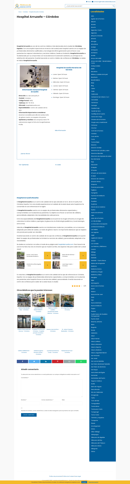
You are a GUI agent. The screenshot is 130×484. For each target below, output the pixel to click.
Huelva (93, 210)
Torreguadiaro (95, 403)
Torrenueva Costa (96, 409)
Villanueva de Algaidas (98, 437)
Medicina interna (96, 269)
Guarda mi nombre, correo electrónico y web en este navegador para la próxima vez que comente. (50, 410)
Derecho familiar (96, 148)
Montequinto (95, 283)
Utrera (93, 429)
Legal (92, 235)
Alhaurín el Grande (96, 36)
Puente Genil (95, 319)
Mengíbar (94, 277)
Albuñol (93, 22)
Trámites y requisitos (97, 418)
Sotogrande (94, 395)
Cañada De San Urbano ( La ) (100, 97)
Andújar (93, 47)
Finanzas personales (97, 187)
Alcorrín (93, 27)
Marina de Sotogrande (98, 263)
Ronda (93, 330)
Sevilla (93, 384)
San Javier (94, 358)
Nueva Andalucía (96, 306)
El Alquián (94, 167)
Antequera (94, 50)
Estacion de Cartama (97, 179)
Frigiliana (93, 190)
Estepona (94, 184)
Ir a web (58, 165)
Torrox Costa (95, 415)
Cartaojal (94, 105)
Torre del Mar (95, 401)
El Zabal (93, 176)
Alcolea (93, 24)
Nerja (92, 297)
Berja (92, 83)
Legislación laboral (96, 238)
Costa (93, 139)
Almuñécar (94, 44)
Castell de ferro (96, 111)
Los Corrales (95, 244)
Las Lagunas (95, 232)
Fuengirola (94, 193)
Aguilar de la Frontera (97, 19)
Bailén (93, 69)
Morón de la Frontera (97, 286)
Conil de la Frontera (97, 131)
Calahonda (94, 94)
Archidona (94, 53)
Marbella (93, 258)
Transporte (94, 420)
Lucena (93, 249)
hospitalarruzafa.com (65, 244)
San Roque (94, 370)
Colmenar (94, 125)
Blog (92, 86)
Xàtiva (93, 451)
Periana (93, 311)
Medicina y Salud (96, 275)
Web (63, 400)
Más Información (60, 130)
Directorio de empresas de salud (101, 156)
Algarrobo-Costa (96, 30)
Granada (93, 198)
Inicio (89, 2)
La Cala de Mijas (96, 221)
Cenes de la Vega (96, 117)
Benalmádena (95, 80)
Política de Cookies (68, 476)
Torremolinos (95, 406)
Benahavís (94, 77)
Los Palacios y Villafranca (98, 246)
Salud (92, 336)
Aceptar (84, 482)
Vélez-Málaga (95, 432)
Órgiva (93, 308)
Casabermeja (95, 108)
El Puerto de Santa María (98, 173)
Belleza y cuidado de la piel (99, 74)
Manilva (93, 255)
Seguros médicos (96, 381)
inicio (20, 12)
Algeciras (94, 33)
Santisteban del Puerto (98, 378)
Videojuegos (95, 434)
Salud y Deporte (96, 347)
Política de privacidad (55, 476)
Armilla (93, 55)
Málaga (93, 252)
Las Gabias (94, 229)
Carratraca (94, 102)
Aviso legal (78, 476)
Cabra (93, 88)
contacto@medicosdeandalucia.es (104, 2)
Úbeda (93, 423)
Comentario (25, 377)
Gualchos (94, 204)
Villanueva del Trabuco (98, 443)
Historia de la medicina (98, 207)
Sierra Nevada (95, 389)
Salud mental (95, 339)
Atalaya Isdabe (95, 66)
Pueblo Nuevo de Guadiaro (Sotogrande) (99, 315)
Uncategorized (95, 426)
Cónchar (93, 128)
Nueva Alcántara (96, 303)
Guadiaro (94, 201)
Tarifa (93, 398)
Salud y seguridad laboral (98, 353)
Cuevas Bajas (95, 142)
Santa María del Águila (98, 372)
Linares (93, 241)
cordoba (25, 12)
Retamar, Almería (96, 322)
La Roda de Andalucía (97, 227)
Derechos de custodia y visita (100, 150)
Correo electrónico (47, 400)
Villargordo (94, 449)
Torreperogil (95, 412)
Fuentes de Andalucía (98, 196)
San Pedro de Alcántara (98, 367)
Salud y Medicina (96, 350)
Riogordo (93, 327)
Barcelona (94, 71)
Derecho (93, 145)
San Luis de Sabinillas (97, 361)
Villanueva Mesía (96, 446)
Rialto (92, 324)
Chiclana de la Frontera (98, 119)
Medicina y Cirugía (96, 272)
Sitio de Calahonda (97, 392)
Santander (94, 375)
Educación (94, 165)
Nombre (24, 400)
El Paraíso (94, 170)
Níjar (92, 300)
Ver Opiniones (24, 165)
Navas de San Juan (97, 294)
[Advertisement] (52, 32)
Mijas (92, 280)
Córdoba (93, 134)
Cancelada (94, 100)
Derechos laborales (97, 153)
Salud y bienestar (96, 344)
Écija (92, 162)
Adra (92, 16)
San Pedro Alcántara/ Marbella (100, 364)
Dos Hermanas (95, 159)
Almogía (93, 41)
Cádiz (93, 91)
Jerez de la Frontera (97, 218)
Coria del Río (95, 136)
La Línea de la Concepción (99, 224)
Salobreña (94, 333)
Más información (93, 482)
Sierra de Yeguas (96, 386)
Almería (93, 38)
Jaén (92, 215)
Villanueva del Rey (96, 440)
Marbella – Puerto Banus (98, 260)
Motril (92, 289)
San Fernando (95, 355)
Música (93, 291)
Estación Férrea (96, 181)
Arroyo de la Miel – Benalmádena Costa (101, 62)
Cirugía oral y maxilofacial (99, 122)
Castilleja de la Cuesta (98, 114)
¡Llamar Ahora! (25, 154)
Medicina (94, 266)
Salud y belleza (95, 341)
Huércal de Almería (97, 212)
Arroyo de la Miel (96, 58)
